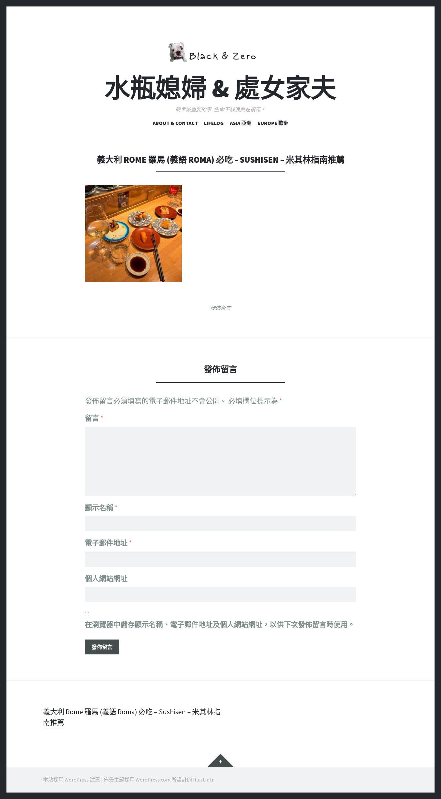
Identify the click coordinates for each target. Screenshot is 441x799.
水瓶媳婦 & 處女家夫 (220, 88)
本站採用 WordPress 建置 (71, 779)
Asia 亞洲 (240, 123)
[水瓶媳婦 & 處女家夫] (220, 50)
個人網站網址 (106, 578)
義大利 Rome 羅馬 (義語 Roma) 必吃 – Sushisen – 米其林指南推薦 (132, 717)
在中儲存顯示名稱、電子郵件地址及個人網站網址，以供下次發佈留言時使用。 (220, 624)
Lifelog (214, 123)
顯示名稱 (101, 507)
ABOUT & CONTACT (175, 123)
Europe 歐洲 (273, 123)
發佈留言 (220, 308)
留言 (94, 417)
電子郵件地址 (108, 542)
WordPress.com (153, 779)
